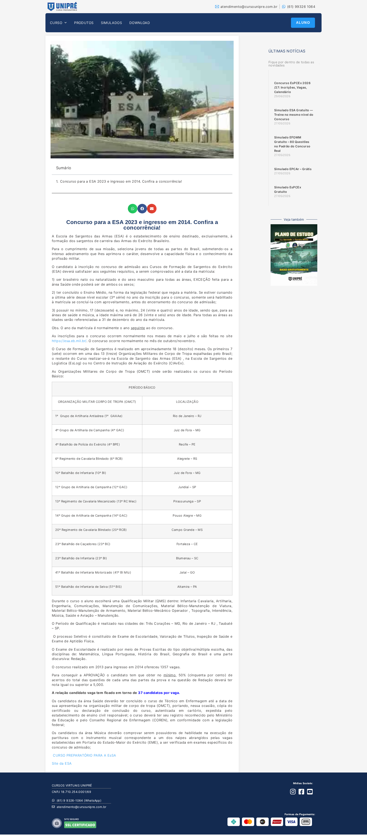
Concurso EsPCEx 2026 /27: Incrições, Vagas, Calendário (292, 87)
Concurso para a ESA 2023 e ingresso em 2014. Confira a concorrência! (121, 181)
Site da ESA (62, 763)
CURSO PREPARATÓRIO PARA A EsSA (84, 755)
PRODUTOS (83, 23)
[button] (132, 208)
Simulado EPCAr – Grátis (293, 169)
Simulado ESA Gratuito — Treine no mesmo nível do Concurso (293, 114)
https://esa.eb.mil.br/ (69, 341)
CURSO (56, 23)
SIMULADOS (111, 23)
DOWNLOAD (139, 23)
